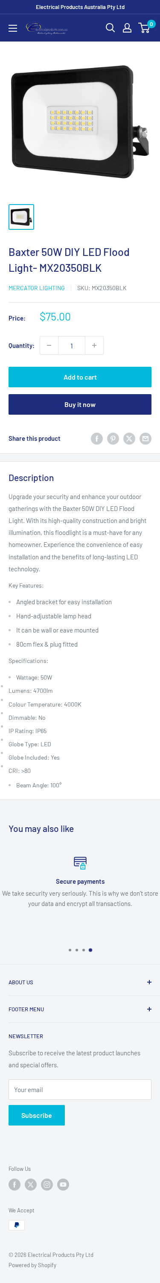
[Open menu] (13, 28)
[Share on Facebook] (97, 438)
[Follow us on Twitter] (31, 1185)
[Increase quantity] (94, 345)
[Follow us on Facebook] (14, 1185)
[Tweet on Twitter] (129, 438)
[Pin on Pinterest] (113, 438)
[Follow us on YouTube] (63, 1185)
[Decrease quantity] (49, 345)
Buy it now (80, 404)
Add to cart (80, 377)
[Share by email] (145, 438)
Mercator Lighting (37, 287)
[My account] (127, 28)
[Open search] (110, 28)
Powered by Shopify (32, 1265)
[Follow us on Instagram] (47, 1185)
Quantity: (22, 345)
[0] (144, 28)
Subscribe (36, 1115)
